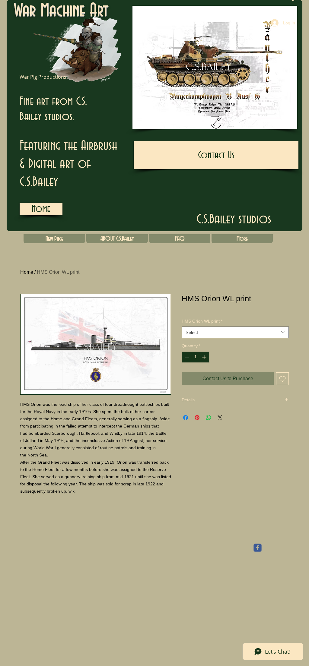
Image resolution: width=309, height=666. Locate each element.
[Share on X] (220, 417)
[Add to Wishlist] (282, 378)
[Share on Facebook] (185, 417)
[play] (282, 123)
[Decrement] (186, 357)
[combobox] (235, 332)
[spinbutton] (195, 357)
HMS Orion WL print (202, 321)
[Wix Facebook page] (257, 548)
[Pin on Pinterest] (197, 417)
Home (26, 272)
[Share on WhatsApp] (208, 417)
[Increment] (205, 357)
